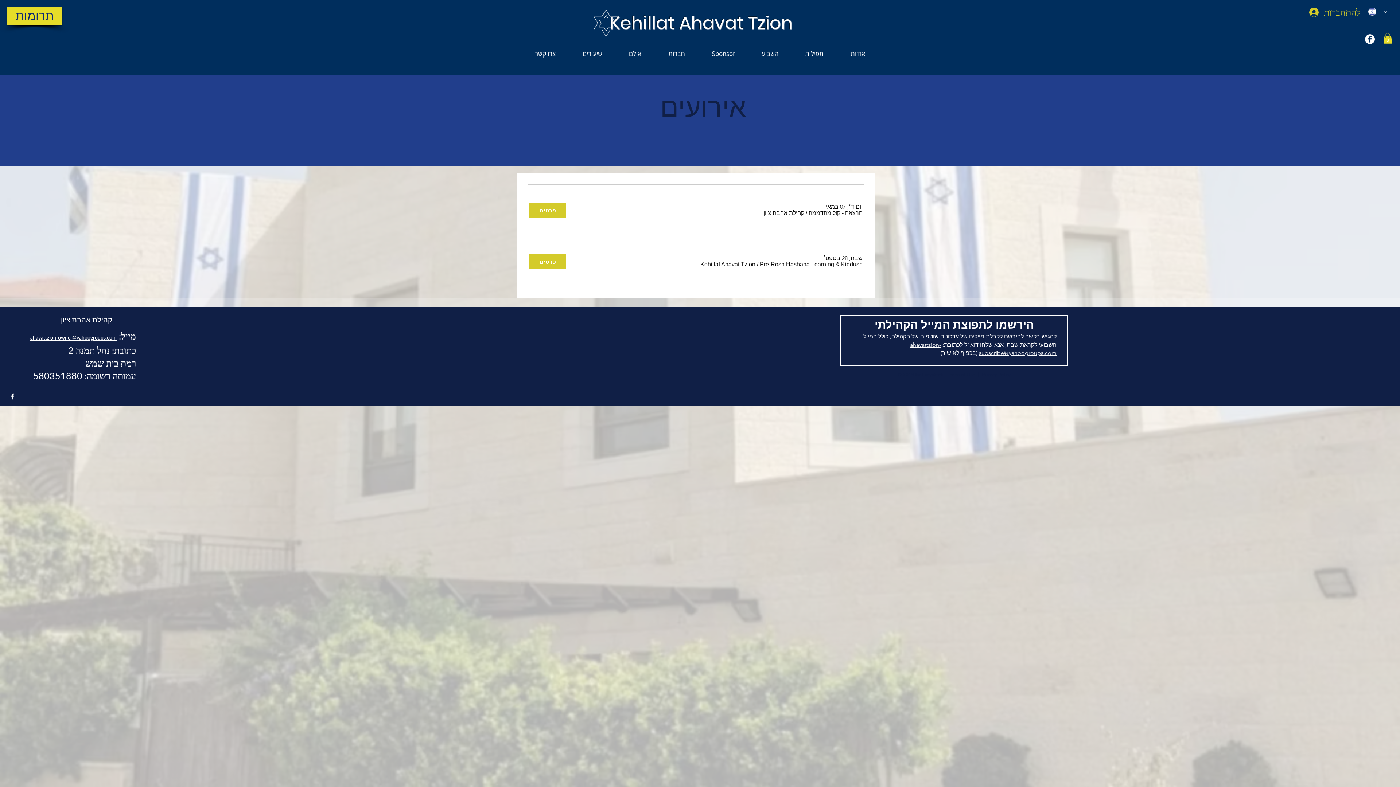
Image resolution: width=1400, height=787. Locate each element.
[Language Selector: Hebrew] (1378, 12)
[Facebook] (1370, 39)
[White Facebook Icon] (12, 396)
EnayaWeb (932, 374)
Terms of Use (961, 374)
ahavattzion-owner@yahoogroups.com (73, 337)
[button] (1387, 38)
